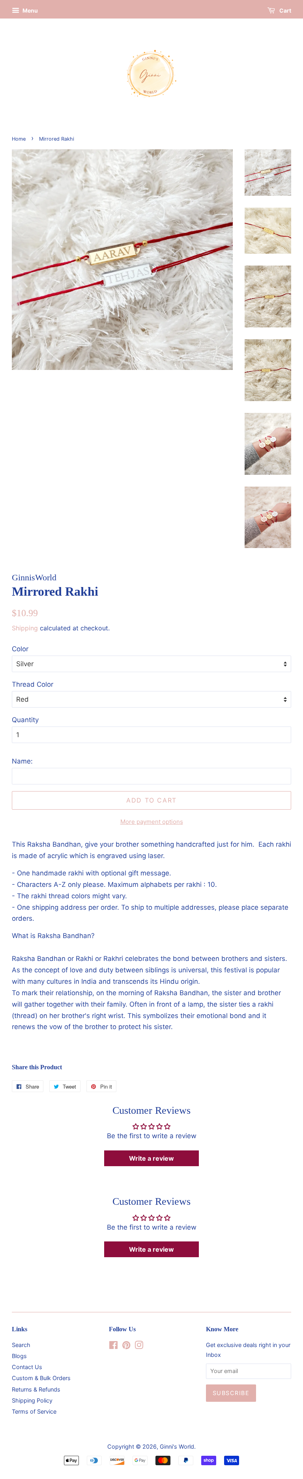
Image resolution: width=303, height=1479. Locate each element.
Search (21, 1345)
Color (20, 649)
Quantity (25, 720)
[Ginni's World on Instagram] (139, 1346)
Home (19, 139)
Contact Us (27, 1367)
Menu (29, 10)
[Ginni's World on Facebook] (113, 1346)
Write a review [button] (151, 1158)
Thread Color (32, 684)
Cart (284, 10)
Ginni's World (177, 1446)
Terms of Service (34, 1411)
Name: (22, 761)
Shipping (25, 628)
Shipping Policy (32, 1400)
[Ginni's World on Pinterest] (126, 1346)
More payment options (151, 821)
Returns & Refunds (36, 1389)
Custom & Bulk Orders (41, 1378)
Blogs (19, 1356)
